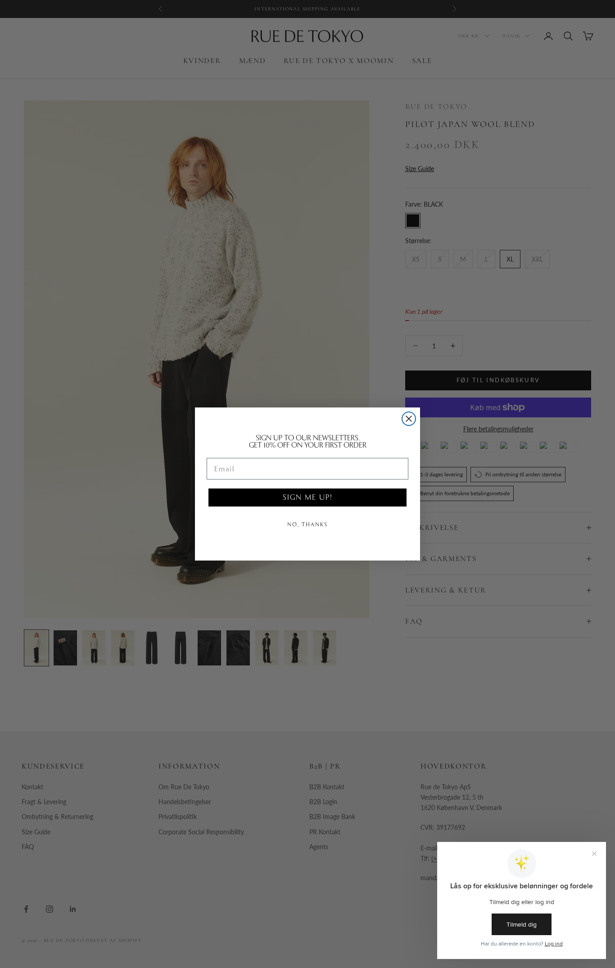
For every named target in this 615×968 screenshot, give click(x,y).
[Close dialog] (409, 418)
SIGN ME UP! (307, 497)
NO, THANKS (307, 524)
